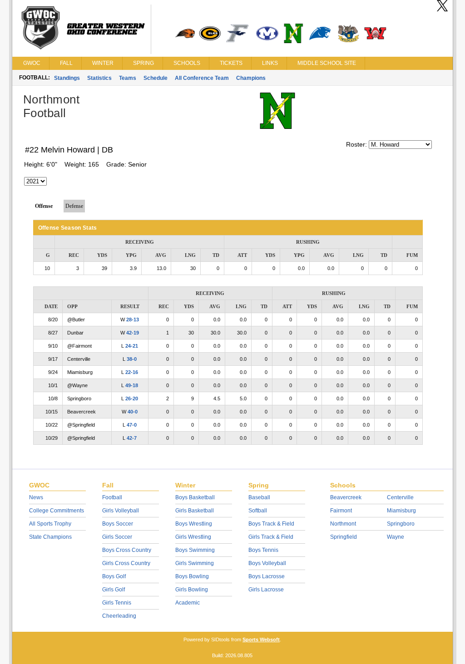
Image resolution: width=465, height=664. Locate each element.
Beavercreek (345, 497)
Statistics (99, 78)
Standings (67, 78)
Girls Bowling (191, 589)
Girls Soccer (117, 537)
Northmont (343, 524)
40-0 (133, 411)
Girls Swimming (194, 563)
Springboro (401, 524)
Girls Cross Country (126, 563)
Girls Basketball (194, 510)
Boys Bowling (192, 576)
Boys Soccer (117, 524)
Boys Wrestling (193, 524)
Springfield (343, 537)
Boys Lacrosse (266, 576)
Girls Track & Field (270, 537)
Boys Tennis (263, 550)
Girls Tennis (116, 603)
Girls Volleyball (120, 510)
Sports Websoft (261, 639)
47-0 (132, 425)
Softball (257, 510)
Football (112, 497)
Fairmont (341, 510)
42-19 (132, 332)
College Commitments (56, 510)
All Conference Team (202, 78)
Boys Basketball (195, 497)
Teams (127, 78)
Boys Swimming (195, 550)
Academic (187, 603)
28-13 (132, 319)
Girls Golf (113, 589)
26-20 (131, 398)
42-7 (132, 438)
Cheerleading (119, 616)
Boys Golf (114, 576)
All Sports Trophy (50, 524)
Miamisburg (401, 510)
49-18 (131, 385)
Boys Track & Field (271, 524)
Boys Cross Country (126, 550)
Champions (251, 78)
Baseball (259, 497)
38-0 (132, 359)
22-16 (131, 372)
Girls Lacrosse (266, 589)
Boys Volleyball (267, 563)
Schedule (155, 78)
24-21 (131, 346)
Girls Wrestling (193, 537)
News (36, 497)
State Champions (50, 537)
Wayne (395, 537)
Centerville (400, 497)
